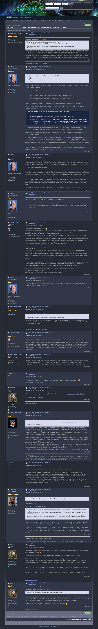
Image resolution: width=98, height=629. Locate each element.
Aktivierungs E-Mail (81, 2)
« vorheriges (83, 23)
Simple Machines (55, 626)
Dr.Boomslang (14, 222)
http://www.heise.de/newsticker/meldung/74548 (37, 382)
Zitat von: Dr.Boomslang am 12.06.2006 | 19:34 (36, 313)
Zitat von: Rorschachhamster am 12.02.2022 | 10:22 (38, 589)
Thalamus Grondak (15, 33)
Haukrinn (12, 489)
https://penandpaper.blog (31, 403)
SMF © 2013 (48, 626)
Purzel (11, 66)
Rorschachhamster (15, 413)
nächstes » (88, 23)
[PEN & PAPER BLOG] (8, 410)
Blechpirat (51, 20)
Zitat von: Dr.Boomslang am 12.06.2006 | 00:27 (36, 39)
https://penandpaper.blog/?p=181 (75, 394)
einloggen (59, 2)
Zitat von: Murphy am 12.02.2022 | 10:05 (35, 419)
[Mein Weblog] (8, 437)
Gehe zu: (67, 619)
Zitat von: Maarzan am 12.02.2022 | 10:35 (35, 495)
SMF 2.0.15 (41, 626)
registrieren (66, 2)
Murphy (12, 387)
